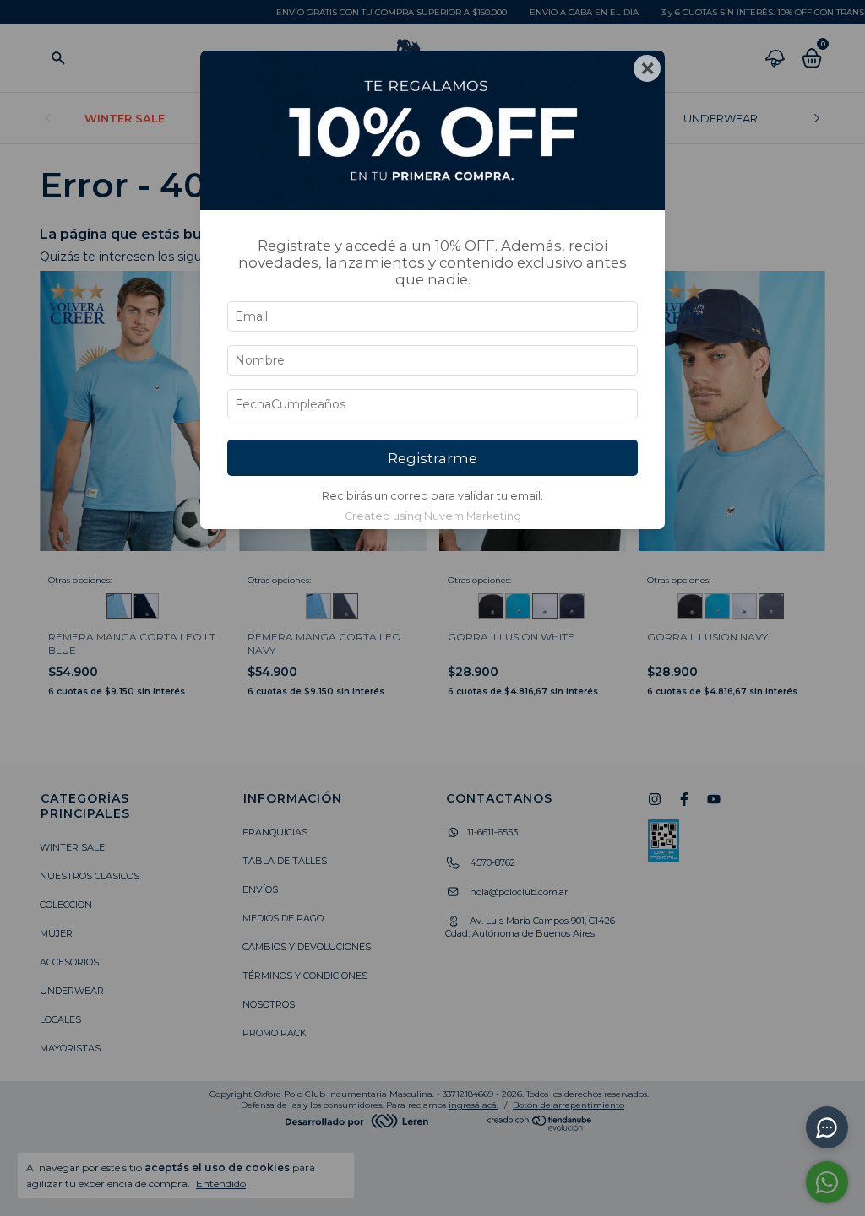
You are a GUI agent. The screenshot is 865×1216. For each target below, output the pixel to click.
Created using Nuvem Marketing (433, 516)
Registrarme (432, 458)
